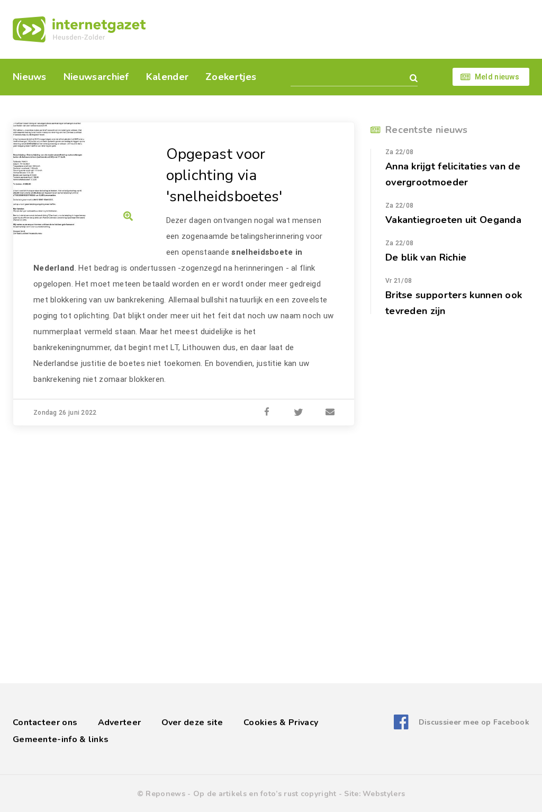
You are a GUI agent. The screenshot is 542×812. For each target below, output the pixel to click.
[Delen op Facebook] (266, 412)
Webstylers (384, 794)
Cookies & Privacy (280, 722)
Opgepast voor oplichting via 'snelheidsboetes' (224, 175)
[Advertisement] (343, 29)
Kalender (167, 76)
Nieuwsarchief (96, 76)
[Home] (79, 29)
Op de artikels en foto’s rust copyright (265, 794)
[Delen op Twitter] (298, 412)
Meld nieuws (497, 77)
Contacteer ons (45, 722)
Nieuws (30, 76)
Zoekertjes (230, 76)
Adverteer (119, 722)
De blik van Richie (425, 257)
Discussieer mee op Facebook (474, 722)
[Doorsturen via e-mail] (330, 412)
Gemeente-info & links (61, 739)
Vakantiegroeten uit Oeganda (453, 219)
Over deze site (192, 722)
